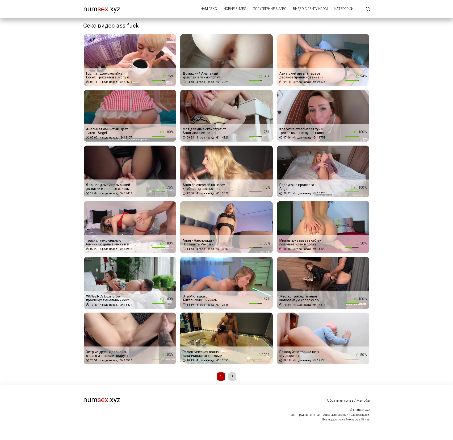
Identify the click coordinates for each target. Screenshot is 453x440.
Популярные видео (269, 9)
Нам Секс (209, 9)
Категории (343, 9)
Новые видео (234, 9)
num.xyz (101, 9)
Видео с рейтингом (310, 9)
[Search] (368, 9)
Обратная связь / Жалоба (348, 400)
